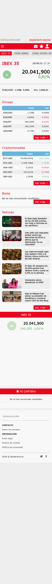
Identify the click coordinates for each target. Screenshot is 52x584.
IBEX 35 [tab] (5, 53)
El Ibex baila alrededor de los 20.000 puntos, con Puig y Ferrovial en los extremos (36, 222)
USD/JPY (7, 126)
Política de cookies (11, 443)
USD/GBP (7, 131)
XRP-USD (7, 176)
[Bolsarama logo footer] (11, 416)
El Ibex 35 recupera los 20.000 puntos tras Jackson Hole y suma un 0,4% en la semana (37, 269)
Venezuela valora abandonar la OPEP (34, 281)
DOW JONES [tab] (21, 53)
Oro (36, 89)
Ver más (40, 137)
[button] (41, 457)
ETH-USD (7, 163)
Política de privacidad (12, 447)
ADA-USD (8, 167)
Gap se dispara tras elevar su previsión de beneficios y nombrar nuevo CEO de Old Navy (36, 297)
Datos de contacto (11, 429)
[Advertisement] (26, 26)
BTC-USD (7, 158)
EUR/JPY (7, 122)
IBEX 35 (10, 63)
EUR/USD (7, 89)
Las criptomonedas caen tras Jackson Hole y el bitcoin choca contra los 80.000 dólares (37, 255)
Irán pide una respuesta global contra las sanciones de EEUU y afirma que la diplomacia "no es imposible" (36, 239)
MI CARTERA (27, 391)
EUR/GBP (7, 117)
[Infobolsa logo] (10, 40)
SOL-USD (7, 172)
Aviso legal (7, 438)
